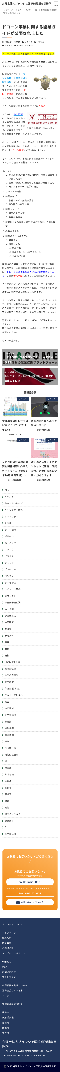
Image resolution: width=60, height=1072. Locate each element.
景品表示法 (10, 714)
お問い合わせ (9, 971)
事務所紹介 (8, 937)
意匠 (7, 701)
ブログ (5, 995)
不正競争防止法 (13, 602)
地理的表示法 (11, 675)
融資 (7, 800)
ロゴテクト (10, 595)
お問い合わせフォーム (32, 902)
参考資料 (8, 45)
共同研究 (9, 622)
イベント (9, 496)
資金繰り (9, 820)
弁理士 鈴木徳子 (13, 688)
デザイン (9, 536)
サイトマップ (9, 976)
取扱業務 (6, 943)
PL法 (7, 490)
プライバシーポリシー (13, 953)
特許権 (5, 1012)
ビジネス (41, 42)
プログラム (10, 569)
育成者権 (9, 774)
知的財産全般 (11, 754)
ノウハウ (28, 42)
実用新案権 (8, 1017)
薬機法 (8, 794)
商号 (7, 642)
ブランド (9, 562)
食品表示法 (10, 833)
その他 (8, 523)
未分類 (8, 721)
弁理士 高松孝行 (25, 45)
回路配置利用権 (13, 661)
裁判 (7, 807)
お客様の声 (8, 948)
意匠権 (5, 1022)
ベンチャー (10, 576)
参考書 (8, 628)
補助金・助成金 (13, 814)
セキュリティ (11, 516)
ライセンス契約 (13, 589)
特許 (7, 741)
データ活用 (10, 529)
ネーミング (10, 543)
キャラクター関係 (14, 509)
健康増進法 (10, 615)
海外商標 (9, 734)
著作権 (8, 781)
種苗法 (8, 767)
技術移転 (9, 708)
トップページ (9, 932)
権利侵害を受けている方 (14, 985)
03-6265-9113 (31, 882)
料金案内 (6, 961)
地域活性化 (10, 668)
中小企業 (9, 609)
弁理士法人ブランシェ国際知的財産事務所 (26, 3)
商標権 (5, 1027)
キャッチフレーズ (14, 503)
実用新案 (9, 681)
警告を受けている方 (12, 990)
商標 (7, 648)
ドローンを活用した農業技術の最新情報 (14, 78)
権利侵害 (9, 728)
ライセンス (10, 582)
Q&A (4, 966)
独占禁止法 (10, 748)
